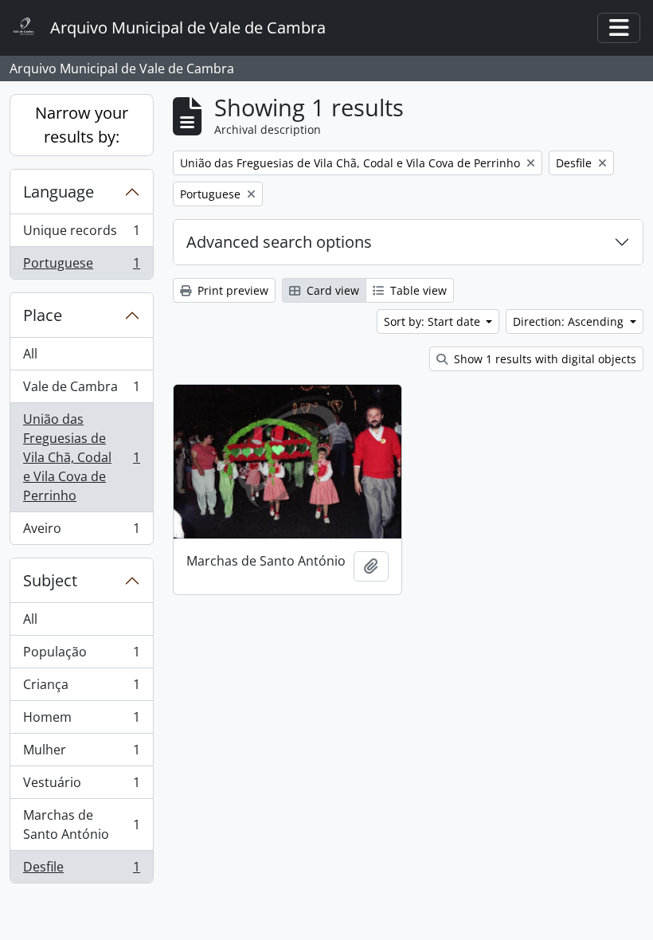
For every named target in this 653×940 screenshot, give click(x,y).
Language (58, 191)
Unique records (81, 234)
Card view (331, 290)
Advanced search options (279, 242)
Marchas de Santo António (81, 824)
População (81, 655)
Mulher (81, 753)
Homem (81, 721)
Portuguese (81, 266)
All (30, 353)
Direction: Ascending (570, 321)
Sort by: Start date (433, 321)
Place (42, 315)
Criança (81, 688)
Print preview (231, 290)
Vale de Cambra (81, 390)
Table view (417, 290)
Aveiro (81, 531)
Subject (50, 580)
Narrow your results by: (81, 124)
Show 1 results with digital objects (543, 358)
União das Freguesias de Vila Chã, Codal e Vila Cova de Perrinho (81, 457)
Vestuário (81, 786)
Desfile (81, 870)
